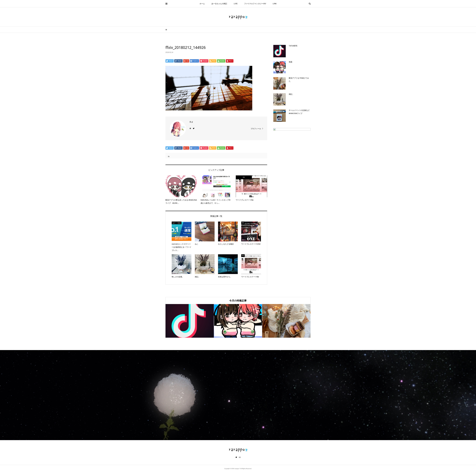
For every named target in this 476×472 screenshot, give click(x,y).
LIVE (236, 4)
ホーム (202, 4)
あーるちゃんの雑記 (219, 4)
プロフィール (256, 129)
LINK (275, 4)
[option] (189, 321)
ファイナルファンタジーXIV (255, 4)
